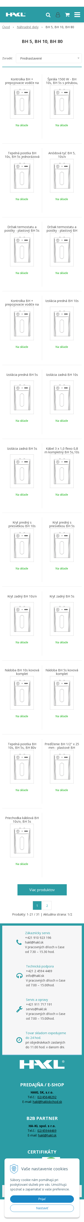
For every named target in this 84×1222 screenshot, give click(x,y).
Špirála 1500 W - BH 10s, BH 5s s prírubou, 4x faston (62, 82)
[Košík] (68, 14)
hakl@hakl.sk (47, 1135)
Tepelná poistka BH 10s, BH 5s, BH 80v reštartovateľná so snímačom (22, 747)
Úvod (6, 27)
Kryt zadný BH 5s (62, 596)
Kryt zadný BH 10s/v (22, 596)
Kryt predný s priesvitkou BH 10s (22, 524)
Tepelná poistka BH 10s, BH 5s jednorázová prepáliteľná (22, 156)
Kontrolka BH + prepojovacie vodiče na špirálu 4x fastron (22, 82)
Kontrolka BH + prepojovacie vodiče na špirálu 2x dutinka (22, 304)
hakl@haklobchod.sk (47, 1102)
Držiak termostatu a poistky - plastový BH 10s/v (62, 230)
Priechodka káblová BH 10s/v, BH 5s (22, 819)
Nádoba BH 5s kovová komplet (61, 672)
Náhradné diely (28, 27)
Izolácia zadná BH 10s (62, 375)
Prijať (42, 1199)
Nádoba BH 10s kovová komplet (22, 672)
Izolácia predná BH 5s (22, 375)
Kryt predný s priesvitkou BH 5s (62, 524)
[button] (48, 14)
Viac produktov (42, 889)
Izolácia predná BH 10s (62, 301)
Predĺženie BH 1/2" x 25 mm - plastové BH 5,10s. (62, 747)
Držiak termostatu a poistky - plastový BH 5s (21, 228)
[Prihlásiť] (58, 14)
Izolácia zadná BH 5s (22, 448)
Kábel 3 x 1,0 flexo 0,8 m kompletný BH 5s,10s (62, 450)
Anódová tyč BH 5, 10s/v (61, 154)
